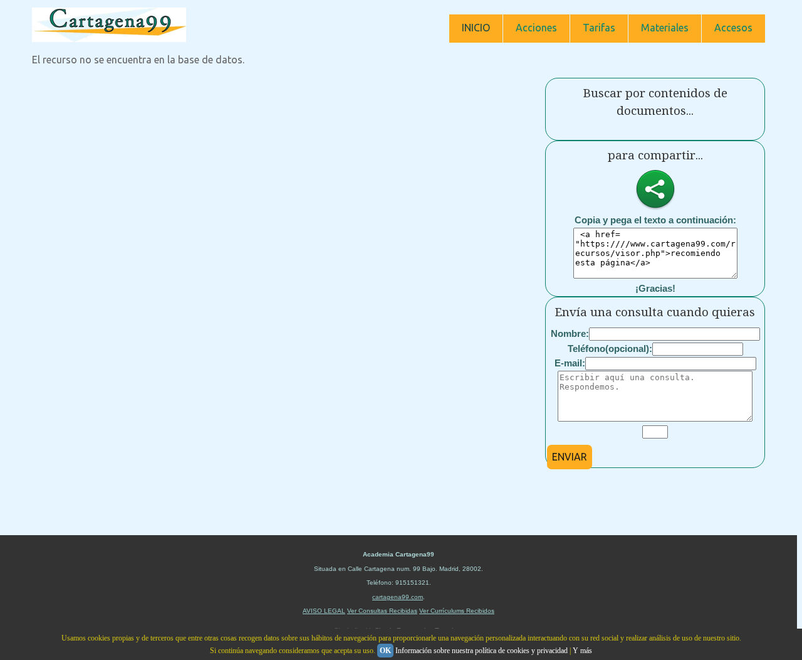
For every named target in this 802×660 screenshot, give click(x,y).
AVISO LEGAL (324, 610)
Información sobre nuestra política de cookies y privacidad (481, 650)
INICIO (476, 27)
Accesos (733, 27)
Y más (582, 650)
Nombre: (570, 333)
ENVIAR (569, 456)
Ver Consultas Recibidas (382, 610)
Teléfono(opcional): (610, 348)
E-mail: (570, 363)
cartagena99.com (397, 596)
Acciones (536, 27)
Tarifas (599, 27)
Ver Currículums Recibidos (456, 610)
